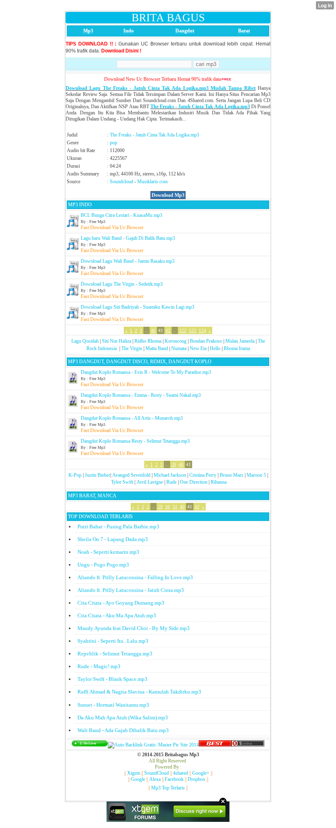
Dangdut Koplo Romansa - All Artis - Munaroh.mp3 (132, 418)
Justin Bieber (97, 475)
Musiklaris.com (152, 181)
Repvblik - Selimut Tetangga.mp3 (114, 654)
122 (182, 330)
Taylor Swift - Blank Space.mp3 (112, 679)
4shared (180, 773)
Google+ (200, 773)
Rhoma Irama (237, 348)
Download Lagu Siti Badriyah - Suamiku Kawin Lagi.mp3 (137, 307)
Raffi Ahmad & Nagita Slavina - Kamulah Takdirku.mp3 (139, 692)
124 (202, 330)
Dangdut (184, 31)
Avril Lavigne (149, 482)
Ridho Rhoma (147, 341)
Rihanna (219, 482)
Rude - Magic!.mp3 (98, 666)
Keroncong (175, 341)
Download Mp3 (168, 195)
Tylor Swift (122, 482)
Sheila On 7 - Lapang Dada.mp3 (112, 539)
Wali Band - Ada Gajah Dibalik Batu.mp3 (123, 730)
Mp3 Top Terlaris (168, 788)
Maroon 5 (256, 475)
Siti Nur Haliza (116, 341)
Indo (128, 31)
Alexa (155, 779)
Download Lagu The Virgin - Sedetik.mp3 (122, 284)
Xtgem (133, 773)
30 (167, 506)
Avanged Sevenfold (131, 475)
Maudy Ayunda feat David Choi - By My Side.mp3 (133, 628)
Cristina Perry (202, 475)
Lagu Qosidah (85, 341)
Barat (244, 31)
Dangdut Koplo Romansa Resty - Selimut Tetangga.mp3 (135, 441)
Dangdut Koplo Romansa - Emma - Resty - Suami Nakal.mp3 (141, 395)
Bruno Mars (231, 475)
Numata (178, 348)
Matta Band (156, 348)
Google (138, 779)
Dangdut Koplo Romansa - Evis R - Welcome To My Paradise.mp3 (146, 372)
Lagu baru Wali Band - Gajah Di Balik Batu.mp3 (128, 238)
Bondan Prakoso (206, 341)
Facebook (174, 779)
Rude (171, 482)
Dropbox (196, 779)
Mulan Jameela (239, 341)
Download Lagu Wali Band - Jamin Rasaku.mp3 (128, 261)
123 (192, 330)
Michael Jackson (170, 475)
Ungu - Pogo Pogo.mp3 (103, 565)
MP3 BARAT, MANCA (92, 495)
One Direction (193, 482)
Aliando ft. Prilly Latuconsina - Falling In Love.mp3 (135, 577)
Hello (215, 348)
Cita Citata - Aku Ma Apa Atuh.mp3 (116, 615)
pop (113, 143)
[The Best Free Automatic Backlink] (215, 745)
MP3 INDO (80, 204)
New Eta (198, 348)
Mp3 (88, 31)
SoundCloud (156, 773)
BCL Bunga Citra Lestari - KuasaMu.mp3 (121, 215)
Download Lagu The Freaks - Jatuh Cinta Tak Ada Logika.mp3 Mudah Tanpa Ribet (161, 88)
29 (160, 506)
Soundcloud (121, 181)
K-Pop (75, 475)
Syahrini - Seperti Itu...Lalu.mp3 (112, 641)
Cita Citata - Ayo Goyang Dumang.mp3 (120, 603)
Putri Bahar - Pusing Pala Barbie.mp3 (118, 526)
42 (168, 330)
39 (173, 464)
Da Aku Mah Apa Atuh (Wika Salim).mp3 (122, 717)
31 (175, 506)
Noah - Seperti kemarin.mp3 (108, 552)
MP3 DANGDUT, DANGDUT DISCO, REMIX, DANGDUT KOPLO (139, 361)
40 (153, 330)
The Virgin (131, 348)
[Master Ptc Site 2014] (153, 745)
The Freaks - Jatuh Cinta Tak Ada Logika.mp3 (200, 106)
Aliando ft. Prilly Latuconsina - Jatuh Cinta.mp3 (130, 590)
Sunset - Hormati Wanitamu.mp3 (113, 705)
